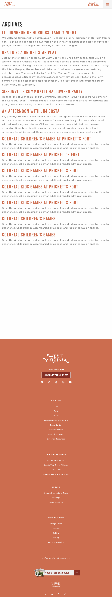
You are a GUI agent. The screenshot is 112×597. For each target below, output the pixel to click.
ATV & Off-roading (56, 542)
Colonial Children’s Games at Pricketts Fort (46, 139)
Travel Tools (56, 470)
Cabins (56, 533)
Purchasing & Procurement (56, 420)
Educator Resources (56, 439)
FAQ (56, 411)
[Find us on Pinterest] (63, 382)
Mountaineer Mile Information (56, 474)
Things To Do (56, 524)
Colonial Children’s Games (28, 218)
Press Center (56, 425)
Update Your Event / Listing (56, 465)
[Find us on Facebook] (41, 382)
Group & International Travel (56, 493)
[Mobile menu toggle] (107, 5)
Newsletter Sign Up (56, 375)
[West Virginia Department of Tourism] (9, 4)
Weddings (56, 498)
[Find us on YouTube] (70, 382)
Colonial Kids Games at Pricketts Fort (40, 170)
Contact (56, 406)
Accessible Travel (56, 434)
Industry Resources (56, 460)
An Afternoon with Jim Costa (31, 111)
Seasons (56, 528)
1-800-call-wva (56, 369)
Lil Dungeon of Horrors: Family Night (39, 32)
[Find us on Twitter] (56, 382)
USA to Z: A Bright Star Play (29, 52)
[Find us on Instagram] (48, 382)
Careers (56, 416)
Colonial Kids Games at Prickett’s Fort (41, 155)
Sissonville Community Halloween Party (42, 91)
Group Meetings (56, 502)
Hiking (56, 537)
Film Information (56, 429)
